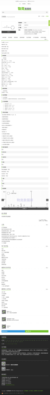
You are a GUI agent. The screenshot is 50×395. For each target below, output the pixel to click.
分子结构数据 (35, 37)
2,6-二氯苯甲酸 (5, 307)
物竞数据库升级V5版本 (6, 232)
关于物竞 (31, 390)
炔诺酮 (3, 273)
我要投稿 (5, 331)
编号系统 (4, 37)
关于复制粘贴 (4, 227)
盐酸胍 (3, 254)
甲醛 (2, 248)
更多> (47, 224)
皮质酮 (3, 272)
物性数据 (16, 37)
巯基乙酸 (3, 250)
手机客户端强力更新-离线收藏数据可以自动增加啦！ (12, 239)
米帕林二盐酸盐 (5, 300)
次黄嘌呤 (3, 295)
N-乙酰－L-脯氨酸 (5, 297)
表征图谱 (10, 37)
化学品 (43, 16)
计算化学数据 (43, 37)
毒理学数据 (22, 37)
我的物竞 (24, 3)
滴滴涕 (3, 302)
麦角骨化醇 (4, 264)
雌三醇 (3, 282)
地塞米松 (3, 255)
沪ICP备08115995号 (20, 393)
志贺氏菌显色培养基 (6, 241)
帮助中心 (29, 3)
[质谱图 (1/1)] (25, 200)
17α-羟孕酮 (4, 298)
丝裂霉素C (4, 261)
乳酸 (2, 270)
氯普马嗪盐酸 (4, 304)
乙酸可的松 (4, 259)
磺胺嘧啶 (3, 284)
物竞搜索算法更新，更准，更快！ (8, 230)
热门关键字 (40, 390)
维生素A (3, 277)
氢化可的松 (4, 275)
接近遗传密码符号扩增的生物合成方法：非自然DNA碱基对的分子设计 (16, 236)
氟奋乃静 (3, 305)
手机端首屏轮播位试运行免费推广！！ (9, 237)
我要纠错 (29, 331)
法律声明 (35, 390)
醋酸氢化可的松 (5, 257)
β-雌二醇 (3, 291)
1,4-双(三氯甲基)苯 (5, 286)
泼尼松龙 (3, 279)
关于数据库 (26, 390)
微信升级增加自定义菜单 (7, 229)
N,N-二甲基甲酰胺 (5, 252)
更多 (46, 39)
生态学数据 (28, 37)
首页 (39, 16)
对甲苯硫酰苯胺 (5, 280)
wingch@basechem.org (22, 1)
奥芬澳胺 (3, 262)
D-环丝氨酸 (4, 293)
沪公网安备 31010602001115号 (9, 393)
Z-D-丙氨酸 (4, 243)
